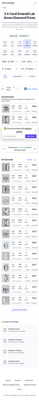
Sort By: (30, 160)
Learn (19, 389)
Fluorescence (18, 76)
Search (17, 380)
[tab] (13, 36)
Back (4, 8)
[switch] (17, 89)
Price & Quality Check (11, 385)
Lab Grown (29, 380)
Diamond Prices (30, 385)
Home (8, 380)
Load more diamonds (19, 310)
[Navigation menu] (35, 3)
